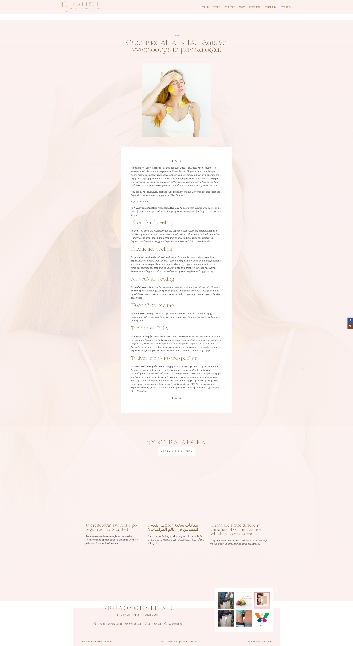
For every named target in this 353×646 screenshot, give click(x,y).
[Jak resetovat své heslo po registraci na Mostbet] (114, 492)
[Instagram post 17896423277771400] (262, 618)
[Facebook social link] (172, 161)
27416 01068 (134, 624)
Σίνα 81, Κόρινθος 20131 (109, 624)
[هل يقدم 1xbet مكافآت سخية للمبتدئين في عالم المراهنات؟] (176, 492)
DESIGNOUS (268, 642)
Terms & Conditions (104, 642)
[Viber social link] (180, 161)
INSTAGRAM (126, 614)
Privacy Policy (87, 642)
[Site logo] (80, 7)
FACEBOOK (150, 614)
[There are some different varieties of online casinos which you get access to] (238, 492)
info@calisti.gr (174, 624)
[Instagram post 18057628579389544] (226, 618)
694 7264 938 (154, 624)
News (176, 35)
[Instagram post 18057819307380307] (244, 618)
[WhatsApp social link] (176, 161)
